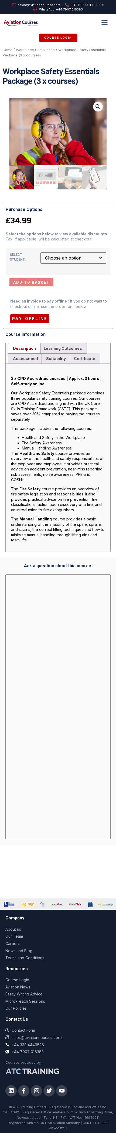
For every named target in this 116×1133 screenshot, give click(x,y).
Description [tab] (24, 348)
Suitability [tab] (56, 358)
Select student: (18, 257)
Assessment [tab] (25, 358)
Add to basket (31, 282)
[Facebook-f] (23, 1090)
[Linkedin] (11, 1090)
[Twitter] (49, 1090)
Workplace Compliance (35, 50)
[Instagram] (36, 1090)
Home (7, 50)
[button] (104, 22)
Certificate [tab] (84, 358)
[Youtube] (61, 1090)
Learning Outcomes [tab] (63, 348)
